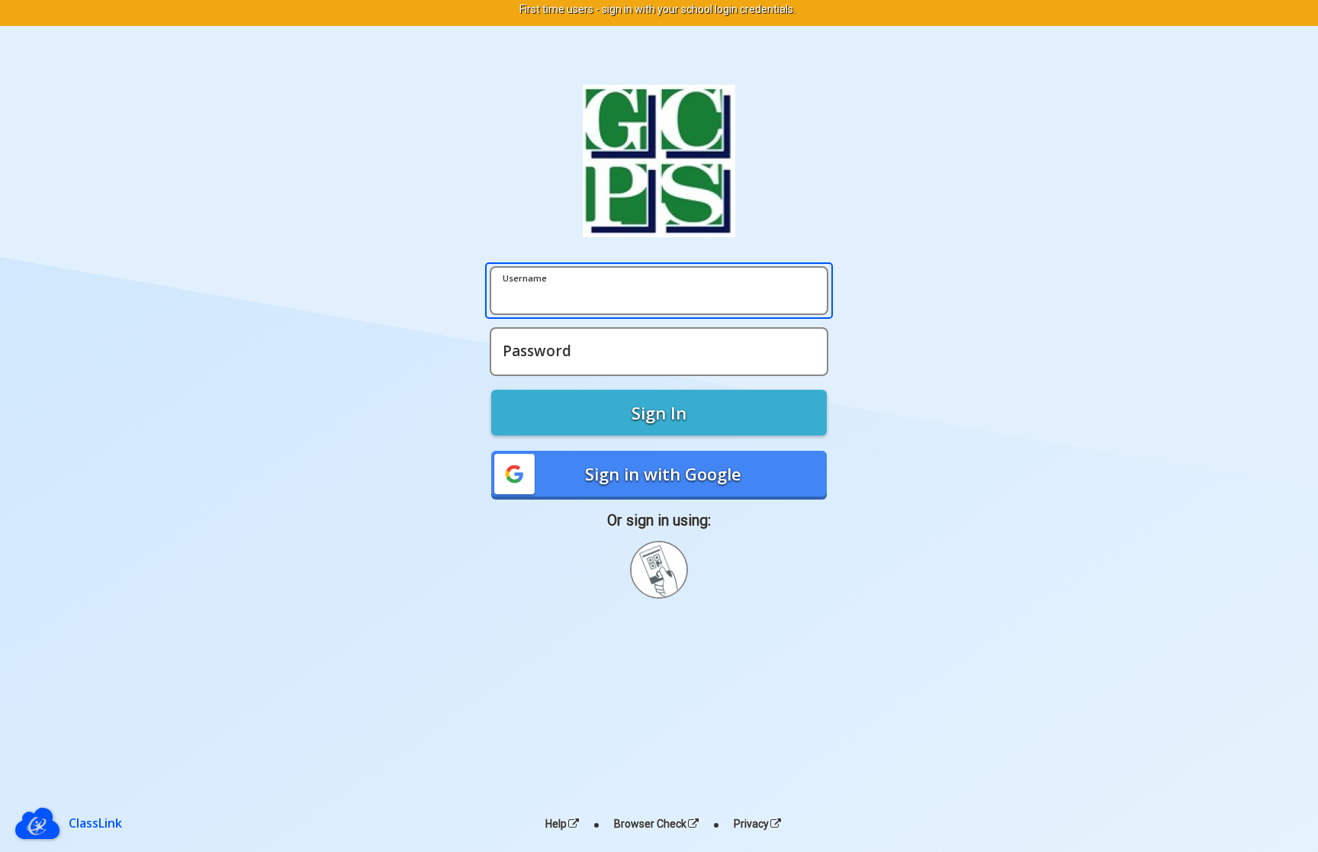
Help (556, 824)
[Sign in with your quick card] (659, 569)
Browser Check (650, 824)
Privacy (751, 824)
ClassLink (95, 823)
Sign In (659, 412)
